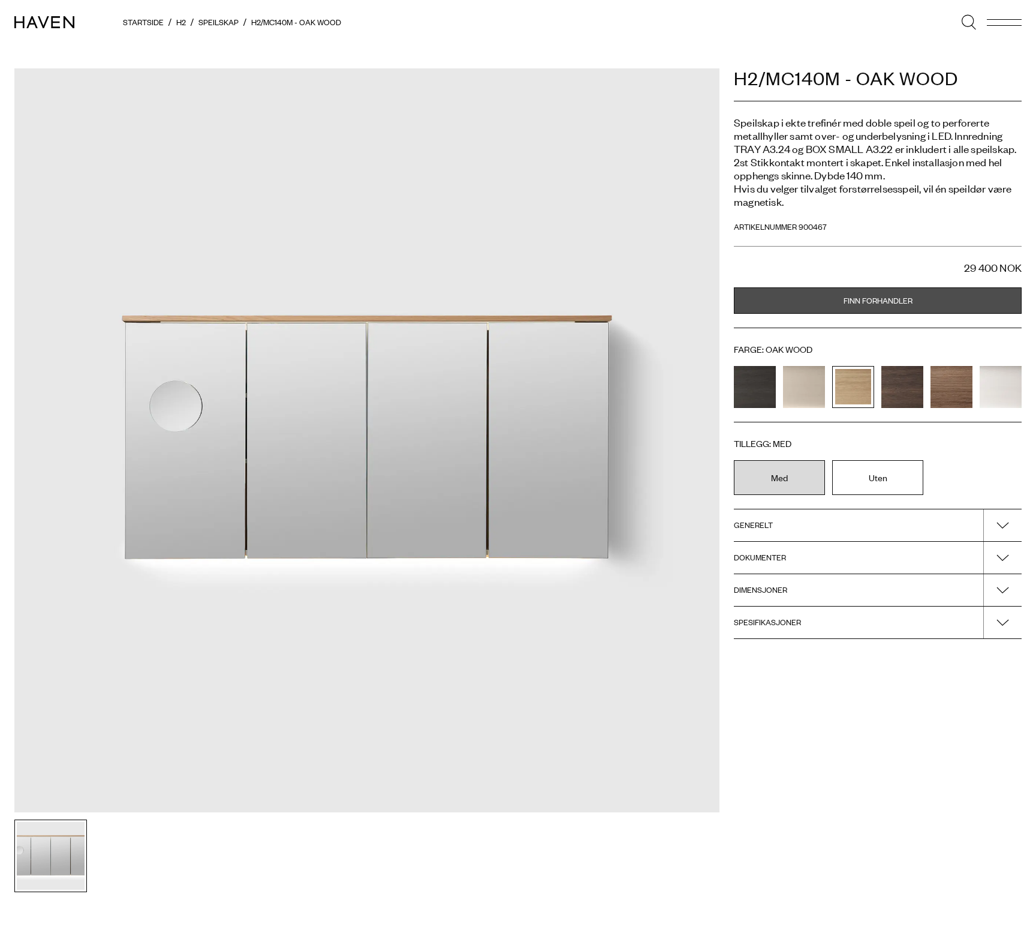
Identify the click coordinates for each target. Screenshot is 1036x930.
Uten (878, 477)
